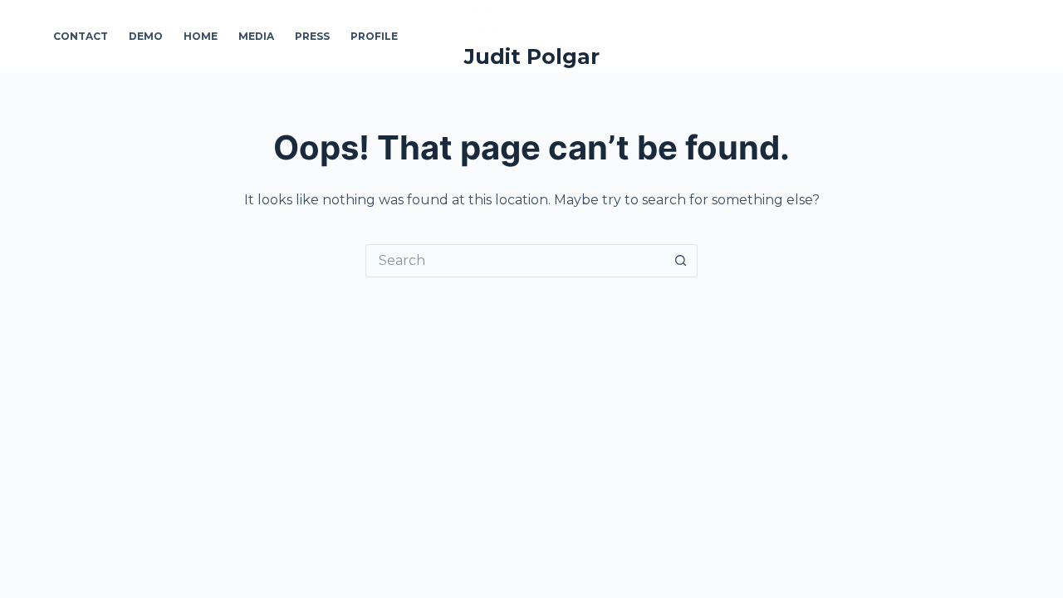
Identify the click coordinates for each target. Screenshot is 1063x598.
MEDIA (256, 36)
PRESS (312, 36)
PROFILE (374, 36)
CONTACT (80, 36)
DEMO (146, 36)
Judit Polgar (532, 56)
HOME (201, 36)
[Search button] (681, 260)
